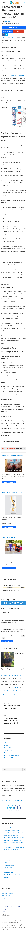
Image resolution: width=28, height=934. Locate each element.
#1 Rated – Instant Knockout (13, 456)
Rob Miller (7, 21)
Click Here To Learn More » (9, 482)
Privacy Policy (8, 867)
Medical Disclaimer (9, 748)
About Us (7, 743)
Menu (4, 2)
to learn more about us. (12, 800)
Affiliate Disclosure (9, 865)
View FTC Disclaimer (14, 909)
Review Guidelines (9, 758)
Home (3, 38)
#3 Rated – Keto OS (10, 537)
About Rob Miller (7, 906)
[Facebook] (3, 34)
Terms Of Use (8, 750)
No (3, 638)
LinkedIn (15, 691)
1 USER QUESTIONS (7, 31)
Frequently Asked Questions (12, 755)
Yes (23, 635)
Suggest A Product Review (9, 898)
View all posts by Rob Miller (13, 694)
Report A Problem (7, 893)
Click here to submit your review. (13, 587)
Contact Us (7, 745)
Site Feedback (6, 895)
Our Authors (7, 753)
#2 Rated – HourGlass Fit (12, 492)
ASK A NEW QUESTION (7, 641)
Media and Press (8, 872)
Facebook (9, 691)
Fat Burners (10, 38)
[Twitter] (6, 34)
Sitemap (6, 870)
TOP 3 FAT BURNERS (18, 31)
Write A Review (14, 27)
